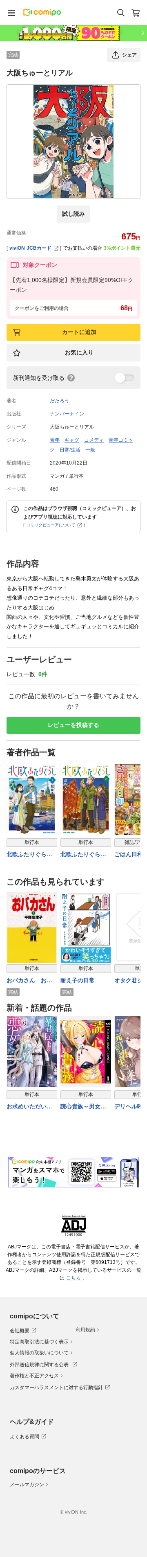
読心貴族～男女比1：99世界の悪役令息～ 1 (85, 1107)
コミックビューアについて (50, 525)
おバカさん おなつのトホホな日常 (29, 981)
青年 (55, 440)
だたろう (59, 401)
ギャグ (72, 440)
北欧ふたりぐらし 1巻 (32, 855)
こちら (74, 1278)
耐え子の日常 (77, 980)
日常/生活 (70, 450)
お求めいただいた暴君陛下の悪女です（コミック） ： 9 (30, 1107)
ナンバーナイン (67, 414)
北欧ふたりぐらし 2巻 (85, 855)
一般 (90, 450)
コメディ (94, 440)
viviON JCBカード (30, 248)
